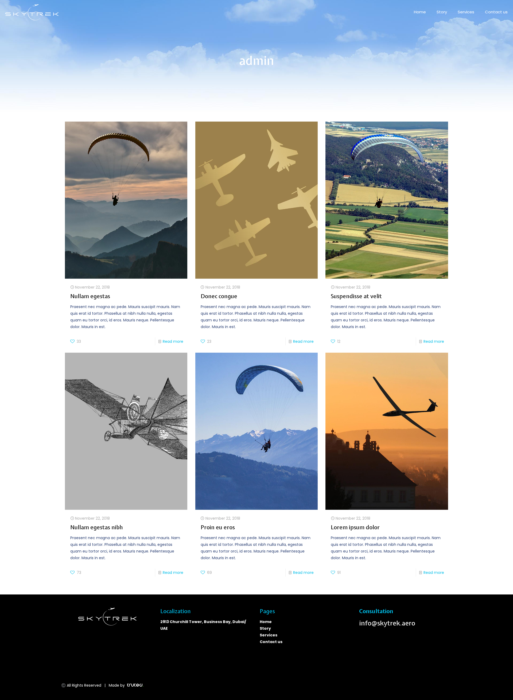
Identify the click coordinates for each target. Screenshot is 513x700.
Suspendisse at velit (356, 296)
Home (266, 621)
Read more (173, 341)
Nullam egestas (90, 296)
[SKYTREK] (32, 12)
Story (265, 628)
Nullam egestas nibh (96, 527)
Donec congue (219, 296)
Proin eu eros (218, 527)
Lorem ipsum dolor (355, 527)
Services (269, 635)
